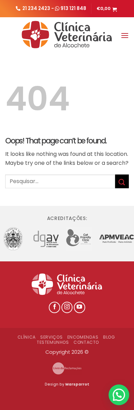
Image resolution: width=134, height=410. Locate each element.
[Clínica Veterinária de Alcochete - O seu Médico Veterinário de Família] (67, 34)
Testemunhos (53, 342)
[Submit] (122, 181)
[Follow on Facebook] (54, 307)
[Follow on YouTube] (79, 307)
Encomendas (83, 337)
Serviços (51, 337)
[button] (108, 8)
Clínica (27, 337)
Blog (109, 337)
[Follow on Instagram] (67, 307)
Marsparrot (77, 384)
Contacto (86, 342)
